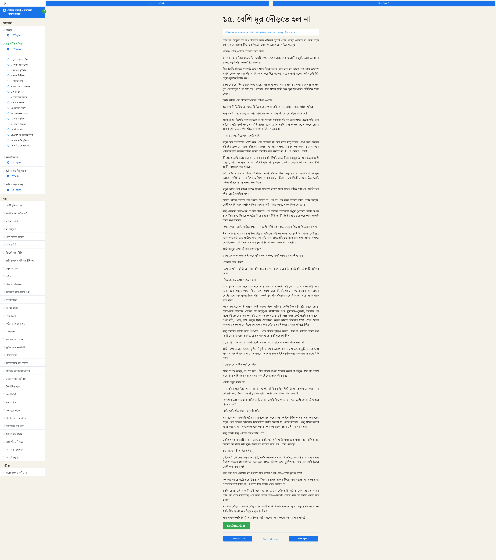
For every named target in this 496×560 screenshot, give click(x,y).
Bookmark (234, 525)
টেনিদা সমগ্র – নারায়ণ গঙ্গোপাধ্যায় (19, 12)
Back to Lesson (270, 539)
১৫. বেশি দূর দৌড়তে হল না (284, 32)
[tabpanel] (271, 283)
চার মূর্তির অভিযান (263, 32)
